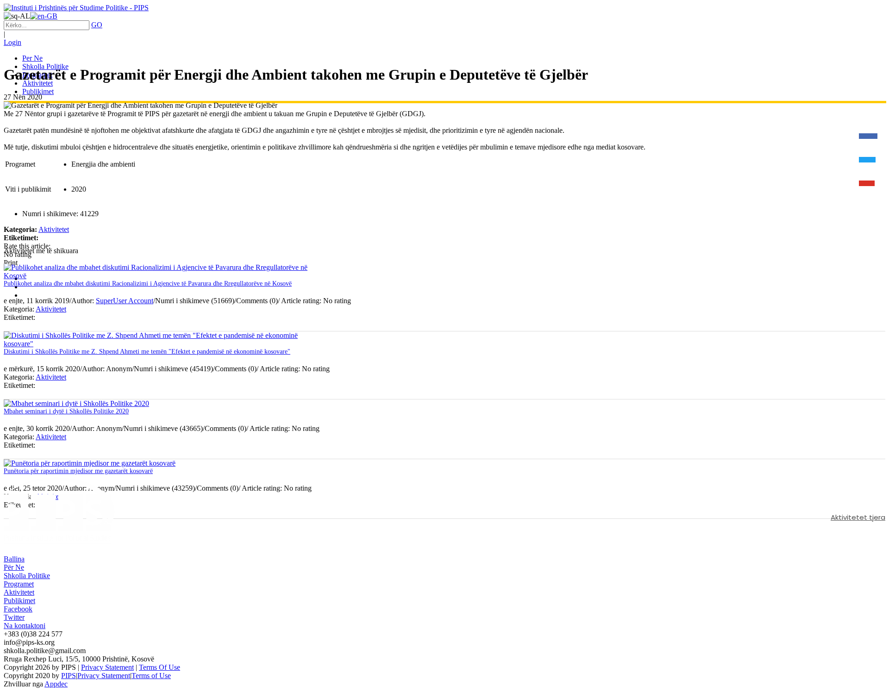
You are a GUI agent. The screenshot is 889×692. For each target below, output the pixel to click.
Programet (19, 584)
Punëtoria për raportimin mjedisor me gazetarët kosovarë (78, 471)
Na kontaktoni (24, 626)
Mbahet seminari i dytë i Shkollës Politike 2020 (66, 411)
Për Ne (14, 567)
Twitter (14, 617)
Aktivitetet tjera (858, 517)
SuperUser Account (124, 301)
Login (12, 42)
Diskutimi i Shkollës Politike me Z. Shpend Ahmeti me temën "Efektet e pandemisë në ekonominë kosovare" (147, 351)
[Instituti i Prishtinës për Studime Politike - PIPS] (76, 8)
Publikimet (19, 601)
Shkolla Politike (27, 576)
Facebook (18, 609)
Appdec (56, 684)
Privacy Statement (107, 667)
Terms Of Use (159, 667)
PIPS (68, 676)
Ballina (14, 559)
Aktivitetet (53, 229)
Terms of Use (151, 676)
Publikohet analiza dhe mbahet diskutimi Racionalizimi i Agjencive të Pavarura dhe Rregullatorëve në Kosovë (148, 283)
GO (96, 25)
